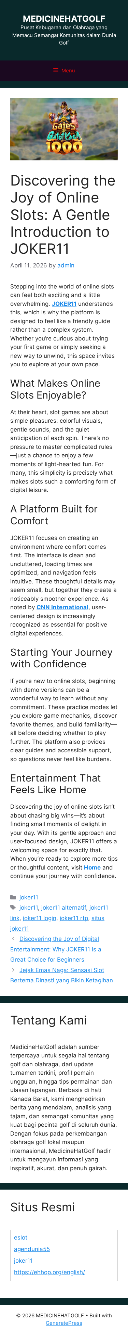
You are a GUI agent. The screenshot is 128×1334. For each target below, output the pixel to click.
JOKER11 (64, 303)
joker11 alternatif (63, 907)
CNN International (62, 607)
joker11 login (39, 918)
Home (92, 867)
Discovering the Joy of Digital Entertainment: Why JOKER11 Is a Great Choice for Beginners (55, 949)
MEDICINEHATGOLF (64, 19)
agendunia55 (32, 1249)
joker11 (28, 897)
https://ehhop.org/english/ (49, 1272)
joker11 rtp (74, 918)
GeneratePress (64, 1323)
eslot (20, 1237)
